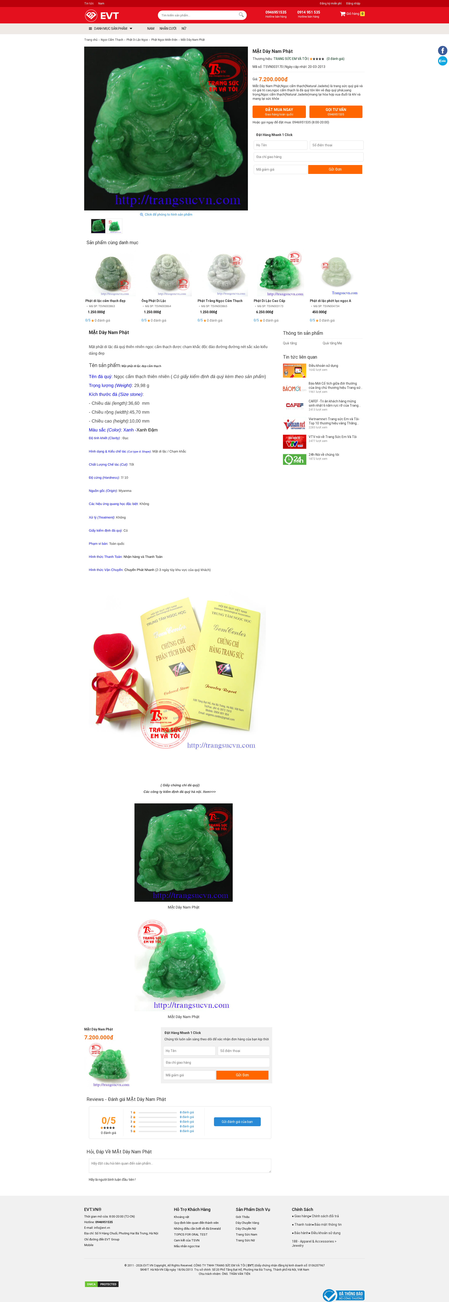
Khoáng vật (181, 1217)
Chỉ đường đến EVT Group (101, 1239)
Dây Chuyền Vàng (247, 1223)
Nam (101, 3)
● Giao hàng (300, 1216)
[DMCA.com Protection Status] (101, 1286)
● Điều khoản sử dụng (324, 1233)
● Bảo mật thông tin (327, 1224)
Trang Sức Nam (246, 1234)
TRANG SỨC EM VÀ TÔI (290, 59)
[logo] (112, 15)
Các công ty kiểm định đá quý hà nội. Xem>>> (180, 792)
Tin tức (89, 3)
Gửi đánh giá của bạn (237, 1122)
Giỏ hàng (354, 14)
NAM (150, 28)
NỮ (184, 28)
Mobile (88, 1245)
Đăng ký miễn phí (331, 3)
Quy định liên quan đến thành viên (196, 1223)
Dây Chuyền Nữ (246, 1228)
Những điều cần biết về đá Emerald (197, 1228)
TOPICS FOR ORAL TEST (191, 1234)
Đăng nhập (353, 3)
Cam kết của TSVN (186, 1240)
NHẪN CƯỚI (168, 28)
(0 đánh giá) (335, 59)
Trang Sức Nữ (245, 1240)
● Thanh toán (302, 1224)
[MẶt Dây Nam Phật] (98, 226)
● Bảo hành (300, 1233)
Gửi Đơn (335, 169)
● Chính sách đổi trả (324, 1216)
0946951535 (301, 122)
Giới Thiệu (243, 1217)
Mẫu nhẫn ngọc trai (187, 1246)
